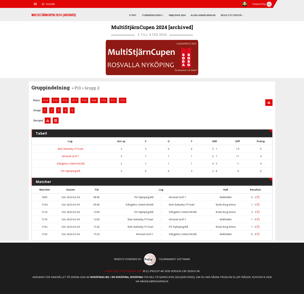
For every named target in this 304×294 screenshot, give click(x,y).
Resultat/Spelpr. (231, 15)
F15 (104, 100)
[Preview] (269, 102)
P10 (84, 100)
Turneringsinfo (152, 15)
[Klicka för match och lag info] (258, 197)
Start (133, 15)
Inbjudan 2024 (177, 15)
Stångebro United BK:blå (70, 163)
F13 (123, 100)
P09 (94, 100)
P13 (55, 100)
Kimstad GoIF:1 (70, 156)
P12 (65, 100)
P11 (74, 100)
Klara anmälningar (203, 15)
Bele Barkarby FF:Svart (70, 148)
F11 (113, 100)
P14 (45, 100)
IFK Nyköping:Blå (70, 171)
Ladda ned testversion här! (123, 271)
